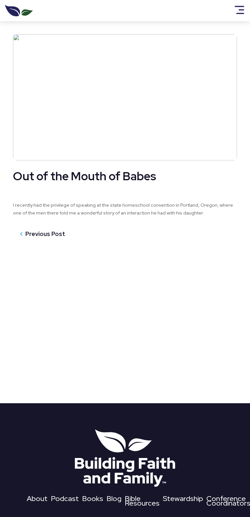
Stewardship (183, 499)
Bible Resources (142, 502)
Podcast (65, 499)
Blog (113, 499)
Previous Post (45, 234)
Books (92, 499)
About (37, 499)
